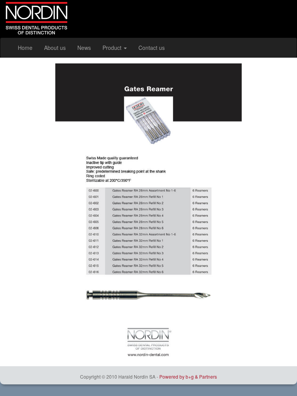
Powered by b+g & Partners (188, 376)
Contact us (151, 47)
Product (112, 47)
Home (25, 47)
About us (55, 47)
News (84, 47)
